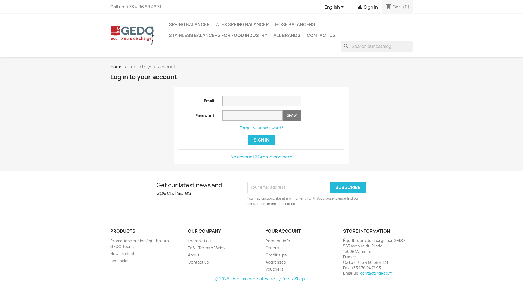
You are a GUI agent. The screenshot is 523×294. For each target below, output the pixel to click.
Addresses (276, 262)
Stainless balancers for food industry (218, 35)
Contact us (321, 35)
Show (292, 116)
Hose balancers (295, 24)
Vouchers (275, 269)
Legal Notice (199, 240)
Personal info (278, 240)
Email (209, 100)
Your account (283, 231)
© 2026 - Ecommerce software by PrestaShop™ (262, 279)
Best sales (120, 260)
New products (123, 253)
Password (204, 115)
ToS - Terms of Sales (207, 247)
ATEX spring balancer (242, 24)
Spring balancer (189, 24)
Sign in (261, 140)
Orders (272, 247)
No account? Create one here (261, 157)
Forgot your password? (261, 127)
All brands (286, 35)
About (193, 255)
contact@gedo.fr (376, 273)
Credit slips (276, 255)
